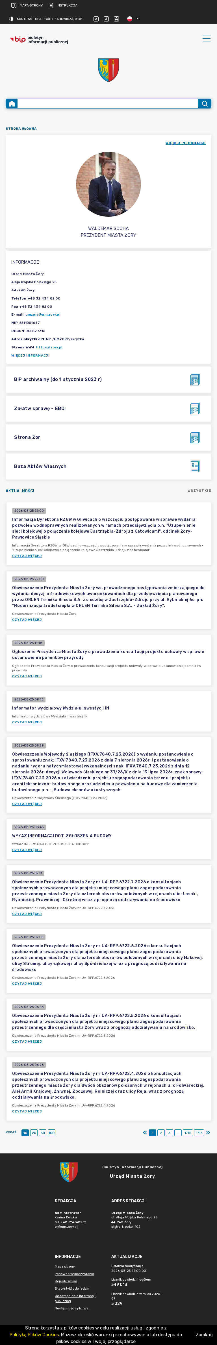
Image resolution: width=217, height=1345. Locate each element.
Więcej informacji (30, 355)
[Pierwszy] (145, 1132)
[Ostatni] (208, 1132)
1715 (188, 1133)
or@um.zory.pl (66, 1227)
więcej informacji (186, 143)
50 (43, 1133)
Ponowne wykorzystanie (74, 1274)
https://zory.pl (49, 347)
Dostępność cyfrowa (71, 1308)
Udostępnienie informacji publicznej (75, 1298)
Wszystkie (200, 491)
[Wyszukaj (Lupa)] (204, 103)
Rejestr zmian (66, 1281)
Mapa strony (31, 5)
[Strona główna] (12, 104)
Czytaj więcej (27, 556)
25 (34, 1133)
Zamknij (204, 1334)
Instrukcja (67, 5)
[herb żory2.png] (108, 70)
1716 (199, 1133)
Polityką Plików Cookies (34, 1334)
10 (25, 1133)
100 (52, 1133)
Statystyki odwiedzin (72, 1288)
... (178, 1133)
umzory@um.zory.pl (42, 314)
